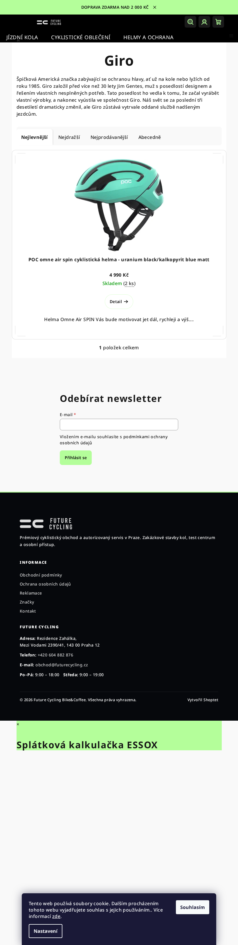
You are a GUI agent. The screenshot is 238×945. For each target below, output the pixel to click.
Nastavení (45, 931)
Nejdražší (69, 137)
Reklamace (31, 593)
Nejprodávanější (109, 137)
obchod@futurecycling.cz (61, 664)
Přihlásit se (76, 457)
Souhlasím (192, 907)
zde (56, 916)
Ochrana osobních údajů (45, 584)
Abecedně (149, 137)
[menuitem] (22, 37)
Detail (116, 301)
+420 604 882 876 (55, 655)
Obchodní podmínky (41, 575)
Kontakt (28, 611)
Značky (27, 602)
